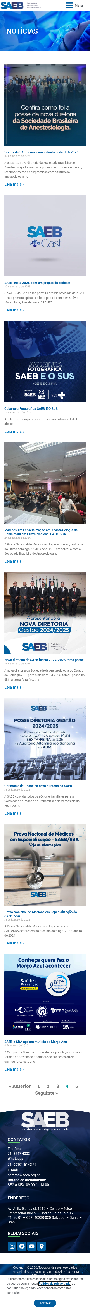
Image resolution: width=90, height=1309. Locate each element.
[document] (45, 654)
